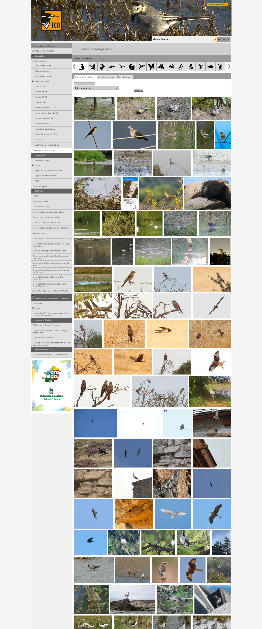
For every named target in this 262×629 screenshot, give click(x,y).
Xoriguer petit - (140, 378)
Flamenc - (80, 240)
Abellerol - (80, 123)
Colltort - (182, 532)
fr (228, 39)
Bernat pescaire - (111, 213)
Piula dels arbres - (149, 179)
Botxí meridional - (163, 269)
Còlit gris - (110, 322)
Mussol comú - (197, 322)
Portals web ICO (216, 4)
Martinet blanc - (145, 213)
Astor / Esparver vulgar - (176, 411)
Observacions (40, 61)
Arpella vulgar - (201, 295)
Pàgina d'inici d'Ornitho (43, 46)
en (224, 39)
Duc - (214, 240)
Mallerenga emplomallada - (171, 99)
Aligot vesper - (82, 501)
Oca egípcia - (82, 152)
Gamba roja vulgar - (167, 587)
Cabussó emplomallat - (165, 152)
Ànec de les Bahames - (170, 123)
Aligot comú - (81, 351)
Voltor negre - (200, 471)
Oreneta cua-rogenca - (127, 501)
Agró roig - (199, 501)
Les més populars (105, 77)
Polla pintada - (180, 240)
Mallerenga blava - (127, 99)
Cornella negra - (83, 441)
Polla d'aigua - (201, 152)
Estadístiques (40, 186)
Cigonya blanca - (128, 180)
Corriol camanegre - (125, 152)
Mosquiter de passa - (85, 587)
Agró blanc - (162, 501)
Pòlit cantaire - (202, 587)
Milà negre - (81, 378)
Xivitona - (169, 213)
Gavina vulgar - (83, 269)
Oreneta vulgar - (156, 322)
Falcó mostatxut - (84, 295)
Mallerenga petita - (202, 99)
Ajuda (37, 166)
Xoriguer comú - (202, 441)
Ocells (37, 308)
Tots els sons (123, 77)
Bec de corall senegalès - (88, 179)
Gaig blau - (199, 269)
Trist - (219, 123)
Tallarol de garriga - (203, 124)
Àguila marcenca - (84, 322)
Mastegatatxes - (150, 532)
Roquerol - (199, 411)
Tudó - (117, 123)
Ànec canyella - (83, 99)
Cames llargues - (83, 213)
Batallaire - (80, 559)
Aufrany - (119, 441)
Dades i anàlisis (41, 82)
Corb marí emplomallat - (197, 179)
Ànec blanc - (119, 240)
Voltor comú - (160, 351)
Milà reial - (199, 351)
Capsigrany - (121, 269)
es (219, 39)
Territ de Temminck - (146, 240)
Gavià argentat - (119, 587)
